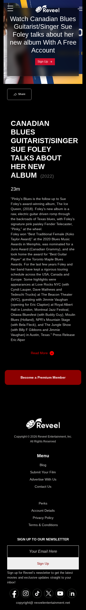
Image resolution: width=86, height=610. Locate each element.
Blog (43, 465)
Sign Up (43, 61)
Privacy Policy (43, 518)
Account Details (43, 510)
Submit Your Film (43, 472)
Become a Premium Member (43, 377)
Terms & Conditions (43, 525)
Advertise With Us (43, 479)
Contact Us (43, 486)
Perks (43, 503)
